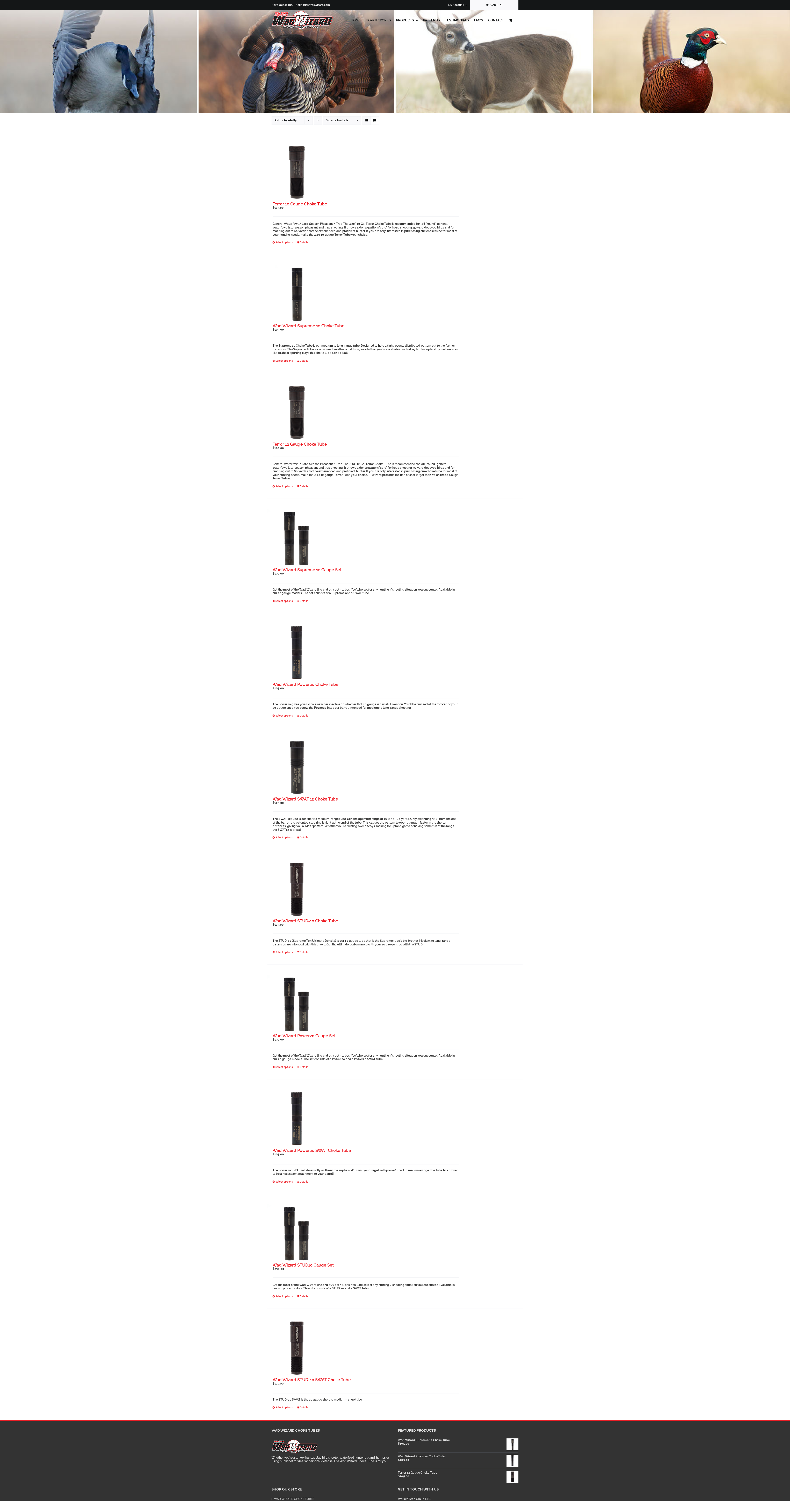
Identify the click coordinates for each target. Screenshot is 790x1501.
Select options (284, 242)
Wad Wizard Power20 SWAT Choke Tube (312, 1150)
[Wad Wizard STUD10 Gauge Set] (296, 1233)
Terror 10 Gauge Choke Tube (300, 204)
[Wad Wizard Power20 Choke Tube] (296, 653)
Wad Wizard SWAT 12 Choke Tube (305, 799)
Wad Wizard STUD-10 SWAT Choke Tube (312, 1379)
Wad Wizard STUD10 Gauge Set (303, 1265)
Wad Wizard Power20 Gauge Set (304, 1035)
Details (304, 242)
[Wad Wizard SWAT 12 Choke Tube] (296, 767)
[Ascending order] (318, 120)
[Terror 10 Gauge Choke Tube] (296, 172)
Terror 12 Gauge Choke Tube (300, 444)
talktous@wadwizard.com (313, 4)
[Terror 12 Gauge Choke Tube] (296, 412)
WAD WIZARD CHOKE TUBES (294, 1499)
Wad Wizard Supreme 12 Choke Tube (308, 325)
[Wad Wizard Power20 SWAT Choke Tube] (296, 1119)
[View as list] (375, 121)
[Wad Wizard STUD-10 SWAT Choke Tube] (296, 1348)
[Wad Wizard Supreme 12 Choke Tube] (296, 294)
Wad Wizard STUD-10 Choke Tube (305, 920)
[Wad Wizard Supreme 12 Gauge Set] (296, 538)
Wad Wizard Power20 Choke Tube (305, 684)
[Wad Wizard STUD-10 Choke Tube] (296, 889)
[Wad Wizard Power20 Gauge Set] (296, 1004)
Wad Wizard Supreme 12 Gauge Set (307, 569)
